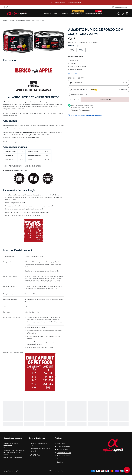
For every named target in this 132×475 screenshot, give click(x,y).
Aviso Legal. (61, 443)
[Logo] (17, 13)
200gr (81, 50)
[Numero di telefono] (10, 7)
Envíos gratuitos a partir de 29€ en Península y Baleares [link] (67, 2)
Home (5, 20)
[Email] (7, 7)
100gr (72, 50)
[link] (48, 13)
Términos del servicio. (64, 456)
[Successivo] (127, 2)
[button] (120, 7)
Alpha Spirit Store (59, 471)
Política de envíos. (63, 449)
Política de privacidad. (64, 453)
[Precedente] (5, 2)
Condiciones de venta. (64, 446)
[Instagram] (4, 7)
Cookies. (60, 462)
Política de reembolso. (64, 459)
